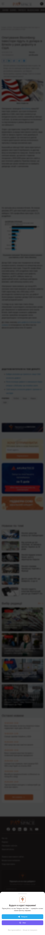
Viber (24, 923)
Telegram (24, 917)
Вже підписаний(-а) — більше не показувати (22, 930)
